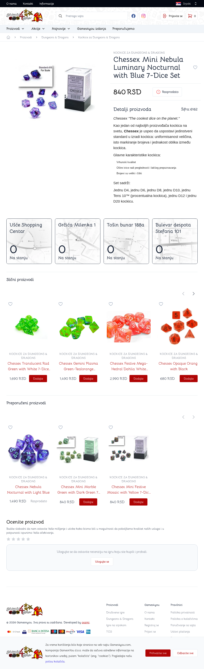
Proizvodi (26, 37)
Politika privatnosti (183, 612)
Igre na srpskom (116, 625)
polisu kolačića (55, 661)
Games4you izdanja (91, 29)
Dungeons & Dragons (55, 37)
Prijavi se (150, 631)
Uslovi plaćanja (180, 631)
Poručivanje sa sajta (183, 625)
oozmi (85, 622)
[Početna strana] (8, 37)
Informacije (46, 3)
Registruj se (151, 625)
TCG (109, 631)
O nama (11, 3)
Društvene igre (115, 612)
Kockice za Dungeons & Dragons (99, 37)
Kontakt (28, 3)
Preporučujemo (123, 29)
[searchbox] (92, 16)
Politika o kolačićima (184, 619)
